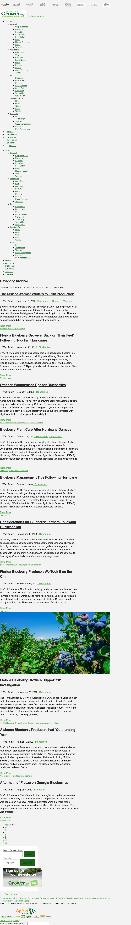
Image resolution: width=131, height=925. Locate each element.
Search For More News (12, 850)
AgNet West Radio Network (67, 898)
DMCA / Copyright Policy (10, 920)
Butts (2, 820)
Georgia (56, 301)
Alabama (3, 775)
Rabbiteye (28, 775)
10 (6, 840)
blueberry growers (7, 564)
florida (33, 422)
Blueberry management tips (20, 422)
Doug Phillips (5, 470)
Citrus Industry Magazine (89, 898)
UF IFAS (24, 470)
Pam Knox (4, 328)
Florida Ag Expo (23, 900)
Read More (5, 325)
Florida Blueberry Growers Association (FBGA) (40, 723)
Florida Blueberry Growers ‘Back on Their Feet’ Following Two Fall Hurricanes (37, 338)
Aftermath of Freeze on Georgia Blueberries (34, 782)
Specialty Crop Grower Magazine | (42, 898)
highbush (20, 775)
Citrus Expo (106, 898)
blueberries (4, 422)
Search (29, 854)
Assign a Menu (11, 894)
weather (7, 820)
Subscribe (27, 862)
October (39, 422)
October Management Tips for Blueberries (33, 384)
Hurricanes (56, 436)
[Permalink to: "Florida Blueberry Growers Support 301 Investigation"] (55, 673)
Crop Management (22, 564)
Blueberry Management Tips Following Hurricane (38, 477)
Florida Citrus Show (8, 900)
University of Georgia (16, 328)
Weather (67, 301)
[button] (35, 16)
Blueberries (43, 301)
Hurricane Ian (15, 470)
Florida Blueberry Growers (10, 723)
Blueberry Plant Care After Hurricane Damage (36, 429)
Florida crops (5, 378)
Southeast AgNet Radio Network (13, 898)
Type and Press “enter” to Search (13, 923)
